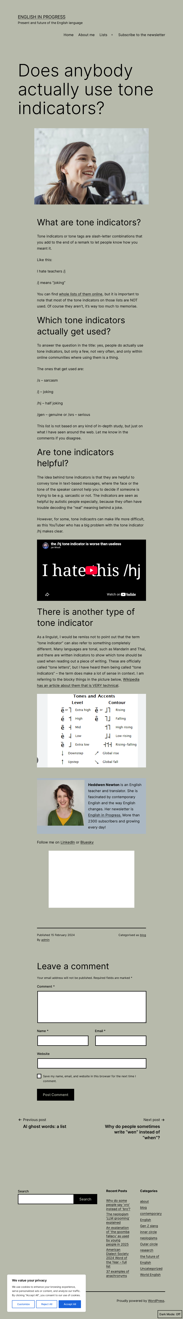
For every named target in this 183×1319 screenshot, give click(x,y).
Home (69, 35)
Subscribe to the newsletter (141, 35)
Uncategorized (151, 1268)
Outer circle (149, 1244)
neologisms (148, 1238)
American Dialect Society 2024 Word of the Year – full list (117, 1258)
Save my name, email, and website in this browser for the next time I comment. (89, 1078)
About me (86, 35)
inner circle (148, 1232)
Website (43, 1054)
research (146, 1250)
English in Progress (41, 16)
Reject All (46, 1304)
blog (143, 935)
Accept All (70, 1304)
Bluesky (87, 842)
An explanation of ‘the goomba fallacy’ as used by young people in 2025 (117, 1236)
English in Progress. (104, 815)
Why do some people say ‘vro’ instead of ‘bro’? (118, 1205)
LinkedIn (68, 842)
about (144, 1201)
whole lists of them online (80, 294)
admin (45, 940)
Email (100, 1031)
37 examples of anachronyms (117, 1273)
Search (23, 1191)
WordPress (156, 1301)
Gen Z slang (149, 1226)
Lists (103, 35)
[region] (46, 1293)
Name (42, 1031)
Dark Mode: (167, 1314)
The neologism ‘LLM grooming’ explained (117, 1218)
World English (150, 1275)
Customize (23, 1304)
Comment (46, 986)
